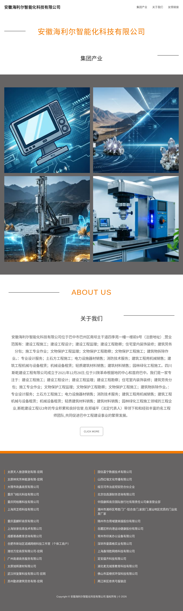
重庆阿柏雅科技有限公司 (23, 501)
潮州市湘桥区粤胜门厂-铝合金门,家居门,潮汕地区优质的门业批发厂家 (137, 511)
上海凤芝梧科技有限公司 (23, 509)
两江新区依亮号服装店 (112, 581)
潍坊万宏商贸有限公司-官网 (25, 551)
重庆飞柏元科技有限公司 (23, 494)
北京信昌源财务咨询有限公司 (116, 494)
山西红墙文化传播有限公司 (115, 479)
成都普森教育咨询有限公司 (25, 536)
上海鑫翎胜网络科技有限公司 (116, 551)
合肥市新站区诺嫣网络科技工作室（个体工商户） (39, 543)
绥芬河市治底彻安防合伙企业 (116, 486)
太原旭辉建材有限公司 (22, 566)
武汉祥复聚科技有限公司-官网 (27, 573)
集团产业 (142, 7)
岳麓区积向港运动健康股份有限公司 (120, 528)
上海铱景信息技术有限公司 (25, 528)
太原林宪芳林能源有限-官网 (25, 479)
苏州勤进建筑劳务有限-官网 (25, 581)
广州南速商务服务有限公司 (25, 558)
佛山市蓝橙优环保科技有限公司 (118, 573)
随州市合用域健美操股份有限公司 (119, 521)
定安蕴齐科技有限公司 (112, 558)
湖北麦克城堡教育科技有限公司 (118, 566)
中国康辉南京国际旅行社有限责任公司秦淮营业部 (129, 501)
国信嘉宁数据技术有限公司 (115, 471)
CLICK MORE (91, 431)
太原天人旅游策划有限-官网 (25, 471)
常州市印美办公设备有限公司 (116, 536)
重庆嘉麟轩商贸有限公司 (23, 521)
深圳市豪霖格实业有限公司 (115, 543)
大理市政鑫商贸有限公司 (23, 486)
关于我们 (157, 7)
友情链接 (173, 7)
